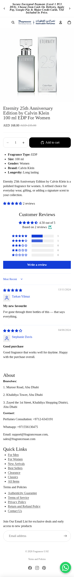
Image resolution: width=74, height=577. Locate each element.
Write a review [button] (37, 264)
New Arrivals (16, 463)
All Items (13, 481)
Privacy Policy (17, 502)
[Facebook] (30, 568)
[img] (12, 290)
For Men (13, 454)
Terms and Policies (37, 559)
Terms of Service (18, 497)
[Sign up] (65, 536)
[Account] (60, 22)
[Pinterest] (44, 568)
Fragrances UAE (41, 551)
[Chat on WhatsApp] (65, 567)
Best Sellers (15, 468)
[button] (13, 203)
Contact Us (15, 511)
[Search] (13, 22)
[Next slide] (69, 8)
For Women (15, 459)
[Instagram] (37, 568)
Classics (13, 477)
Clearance (14, 472)
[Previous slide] (4, 8)
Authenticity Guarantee (22, 493)
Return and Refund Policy (24, 506)
